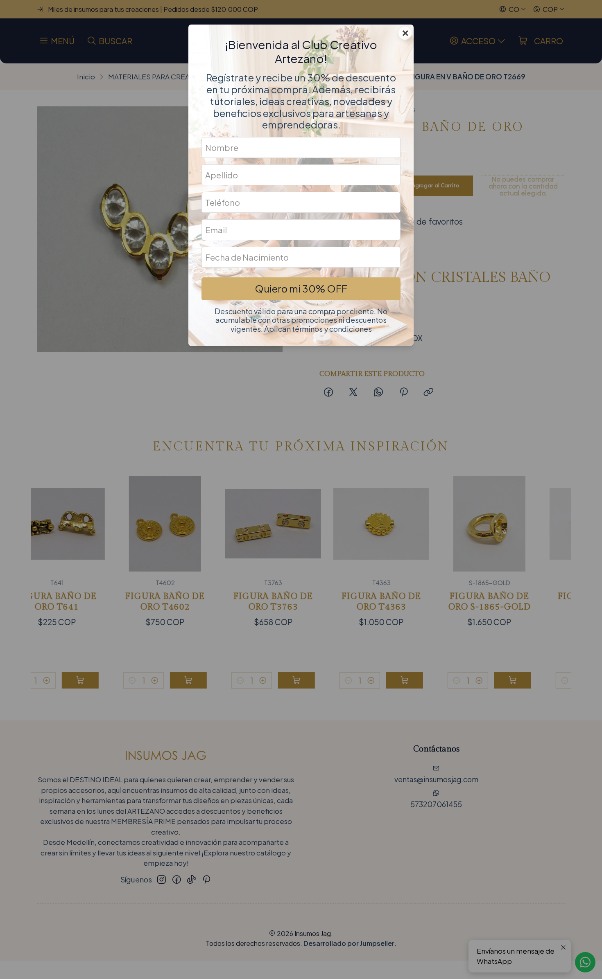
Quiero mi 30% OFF (301, 288)
